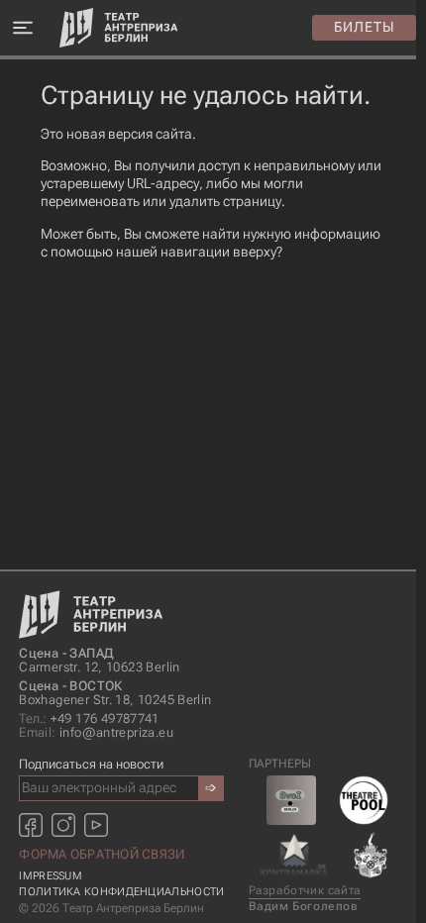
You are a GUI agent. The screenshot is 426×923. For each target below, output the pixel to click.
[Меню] (22, 28)
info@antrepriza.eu (96, 733)
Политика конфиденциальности (121, 891)
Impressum (50, 876)
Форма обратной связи (101, 854)
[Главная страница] (118, 28)
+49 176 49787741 (89, 719)
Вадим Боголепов (304, 906)
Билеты (364, 27)
